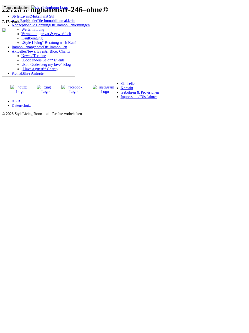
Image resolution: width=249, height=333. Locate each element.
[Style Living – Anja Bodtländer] (49, 7)
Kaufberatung (32, 38)
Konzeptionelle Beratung (51, 25)
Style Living (33, 16)
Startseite (127, 83)
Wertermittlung (32, 29)
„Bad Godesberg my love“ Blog (46, 64)
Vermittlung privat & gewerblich (46, 34)
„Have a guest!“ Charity (39, 69)
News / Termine (33, 56)
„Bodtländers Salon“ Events (42, 60)
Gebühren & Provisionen (140, 92)
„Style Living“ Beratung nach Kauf (48, 42)
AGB (16, 101)
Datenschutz (21, 105)
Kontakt (28, 73)
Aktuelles (41, 51)
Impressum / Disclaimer (139, 97)
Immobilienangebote (39, 47)
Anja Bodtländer (43, 21)
